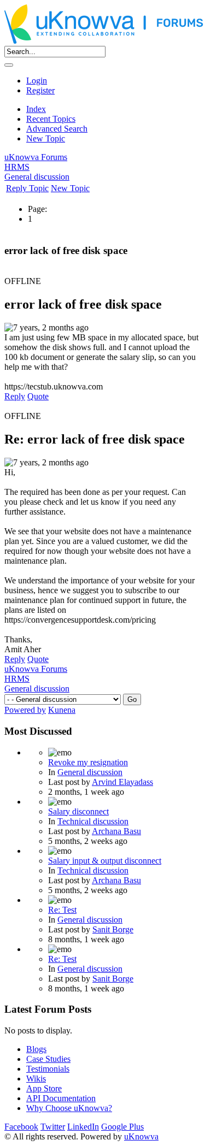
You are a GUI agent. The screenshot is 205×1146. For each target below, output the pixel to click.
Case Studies (48, 1059)
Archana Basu (116, 831)
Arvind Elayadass (122, 782)
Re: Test (62, 909)
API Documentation (61, 1098)
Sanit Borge (112, 929)
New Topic (45, 138)
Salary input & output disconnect (104, 860)
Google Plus (122, 1126)
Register (40, 90)
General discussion (36, 176)
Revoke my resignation (88, 762)
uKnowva (141, 1136)
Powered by (25, 709)
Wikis (36, 1078)
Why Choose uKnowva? (69, 1108)
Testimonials (47, 1068)
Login (36, 80)
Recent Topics (50, 118)
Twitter (52, 1126)
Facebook (21, 1126)
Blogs (36, 1049)
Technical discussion (92, 821)
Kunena (61, 709)
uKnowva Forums (35, 157)
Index (36, 109)
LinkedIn (83, 1126)
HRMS (17, 167)
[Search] (8, 65)
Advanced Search (56, 128)
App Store (44, 1088)
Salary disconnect (78, 811)
